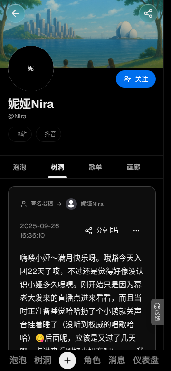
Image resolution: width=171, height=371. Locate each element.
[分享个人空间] (148, 13)
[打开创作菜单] (67, 360)
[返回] (15, 13)
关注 (141, 79)
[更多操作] (136, 230)
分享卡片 (107, 230)
